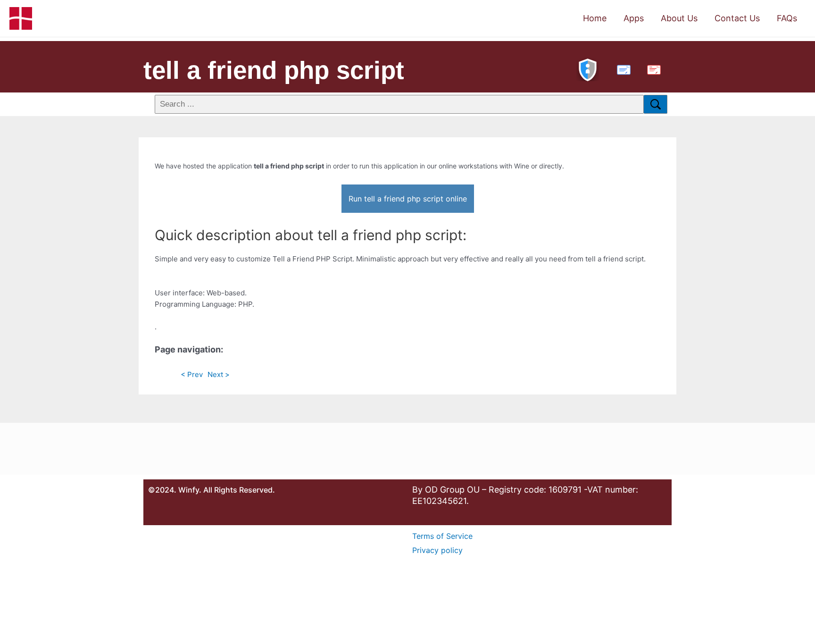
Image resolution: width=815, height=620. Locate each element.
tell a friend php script (273, 70)
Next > (219, 374)
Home (595, 18)
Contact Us (737, 18)
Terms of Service (442, 536)
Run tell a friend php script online (408, 198)
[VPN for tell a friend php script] (588, 68)
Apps (634, 18)
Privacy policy (437, 550)
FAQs (787, 18)
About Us (679, 18)
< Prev (192, 374)
